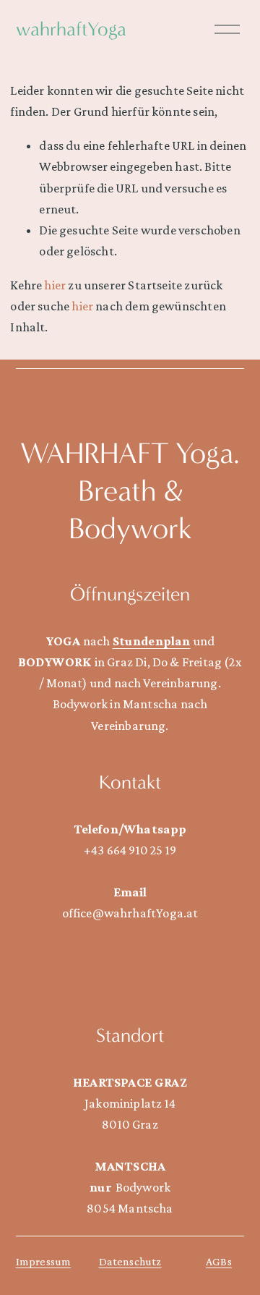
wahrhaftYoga (71, 29)
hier (55, 285)
